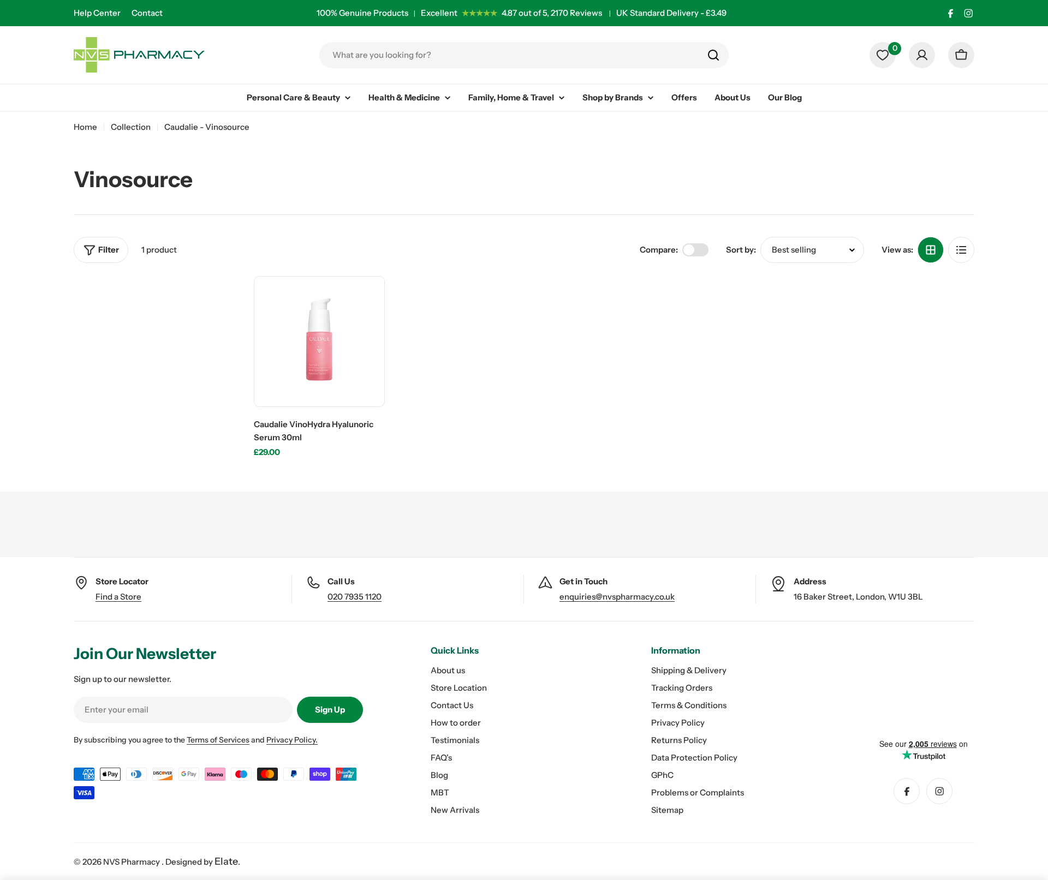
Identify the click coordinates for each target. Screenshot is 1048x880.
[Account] (922, 55)
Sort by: (741, 249)
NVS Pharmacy (132, 862)
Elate (226, 861)
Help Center (97, 13)
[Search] (713, 55)
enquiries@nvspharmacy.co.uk (617, 596)
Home (85, 127)
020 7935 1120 (354, 596)
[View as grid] (931, 250)
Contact (147, 13)
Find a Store (118, 596)
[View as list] (961, 250)
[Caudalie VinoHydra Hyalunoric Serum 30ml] (319, 341)
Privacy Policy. (292, 740)
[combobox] (524, 55)
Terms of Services (218, 740)
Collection (131, 127)
